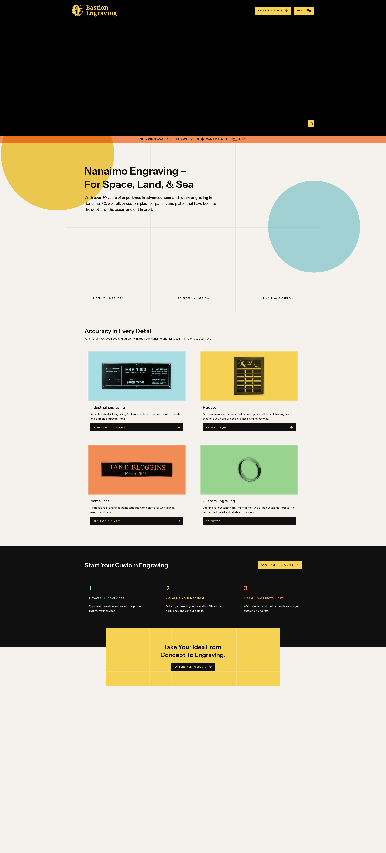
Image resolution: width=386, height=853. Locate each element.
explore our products (190, 666)
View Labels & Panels (277, 565)
